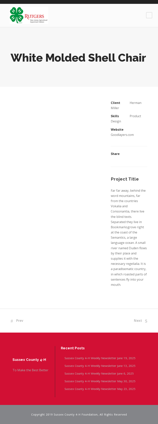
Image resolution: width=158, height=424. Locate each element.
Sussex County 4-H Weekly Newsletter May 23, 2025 (100, 389)
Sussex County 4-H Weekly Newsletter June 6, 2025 (99, 373)
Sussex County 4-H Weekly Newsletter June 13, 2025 (100, 366)
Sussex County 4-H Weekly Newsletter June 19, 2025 (100, 358)
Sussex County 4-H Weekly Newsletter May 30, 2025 (100, 381)
